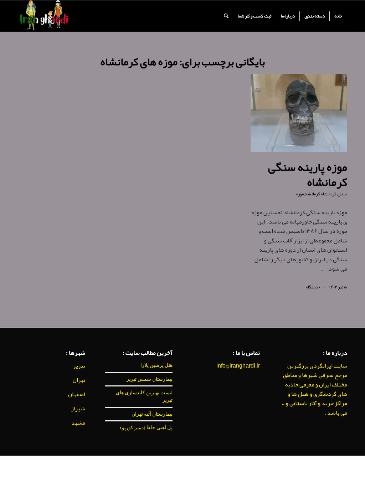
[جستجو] (226, 16)
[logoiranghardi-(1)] (44, 16)
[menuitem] (338, 16)
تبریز (79, 365)
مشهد (78, 423)
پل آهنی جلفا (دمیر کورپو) (146, 427)
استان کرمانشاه (334, 194)
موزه (300, 194)
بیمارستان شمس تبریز (150, 379)
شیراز (78, 408)
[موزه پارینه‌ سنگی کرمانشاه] (299, 113)
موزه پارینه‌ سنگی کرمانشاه (307, 174)
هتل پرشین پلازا (156, 365)
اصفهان (76, 394)
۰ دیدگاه (313, 287)
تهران (79, 380)
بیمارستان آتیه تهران (152, 414)
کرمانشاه (312, 194)
